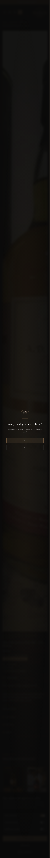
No (25, 447)
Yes (25, 440)
